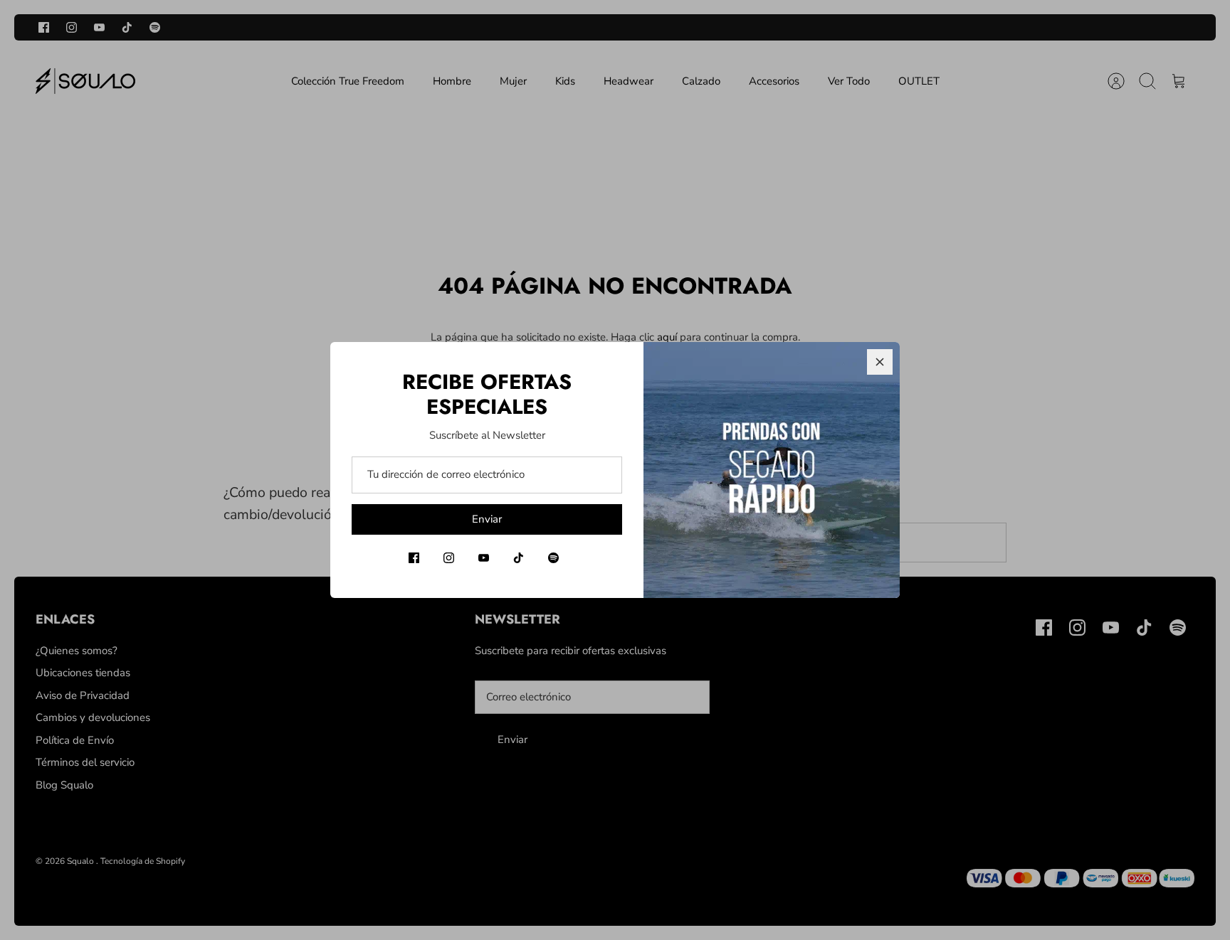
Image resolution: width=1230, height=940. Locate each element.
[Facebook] (414, 557)
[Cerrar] (880, 362)
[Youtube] (484, 557)
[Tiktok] (518, 557)
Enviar (487, 519)
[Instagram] (449, 557)
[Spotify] (553, 557)
